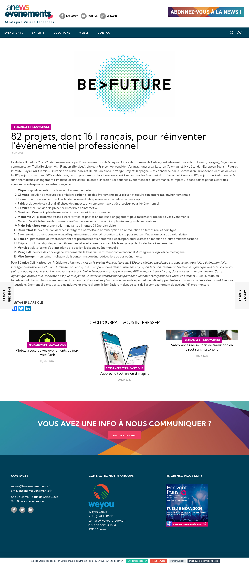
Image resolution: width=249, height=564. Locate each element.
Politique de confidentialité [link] (203, 560)
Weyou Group (97, 511)
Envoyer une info (124, 435)
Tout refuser (158, 560)
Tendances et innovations (31, 126)
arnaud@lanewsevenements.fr (31, 490)
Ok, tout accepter (137, 560)
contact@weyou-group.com (107, 520)
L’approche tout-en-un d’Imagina (124, 373)
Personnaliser (177, 560)
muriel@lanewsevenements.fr (31, 486)
